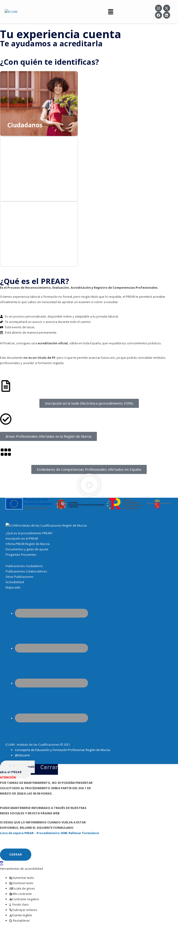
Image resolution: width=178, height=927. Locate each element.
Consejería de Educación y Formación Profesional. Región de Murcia (62, 750)
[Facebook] (158, 15)
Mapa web (13, 587)
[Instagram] (158, 8)
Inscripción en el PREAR (22, 538)
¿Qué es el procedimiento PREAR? (29, 533)
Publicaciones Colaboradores (26, 571)
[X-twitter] (166, 8)
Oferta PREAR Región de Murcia (28, 544)
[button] (110, 12)
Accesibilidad (15, 582)
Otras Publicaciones (20, 577)
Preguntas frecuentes (21, 554)
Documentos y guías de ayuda (27, 549)
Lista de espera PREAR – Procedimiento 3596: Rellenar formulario (49, 833)
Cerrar (49, 767)
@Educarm (22, 755)
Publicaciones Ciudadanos (24, 566)
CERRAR (15, 854)
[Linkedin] (166, 15)
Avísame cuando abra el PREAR (17, 769)
